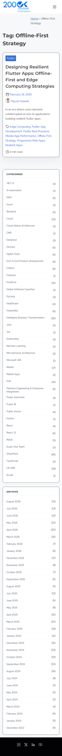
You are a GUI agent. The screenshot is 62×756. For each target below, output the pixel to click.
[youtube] (40, 745)
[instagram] (18, 745)
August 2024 (13, 671)
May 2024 (11, 692)
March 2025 (13, 621)
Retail (9, 439)
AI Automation (13, 190)
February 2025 (14, 629)
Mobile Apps (13, 374)
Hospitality (12, 310)
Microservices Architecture (20, 353)
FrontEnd (11, 282)
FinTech (10, 268)
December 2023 (15, 728)
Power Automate (15, 397)
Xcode (9, 475)
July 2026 (11, 508)
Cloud (9, 218)
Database (11, 240)
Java (8, 324)
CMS (9, 232)
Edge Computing (20, 126)
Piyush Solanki (20, 101)
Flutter (11, 58)
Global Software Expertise (20, 289)
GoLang (10, 296)
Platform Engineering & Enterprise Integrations (24, 390)
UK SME (10, 468)
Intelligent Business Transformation (25, 317)
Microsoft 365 (13, 360)
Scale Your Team (15, 446)
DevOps (10, 247)
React (9, 425)
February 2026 (14, 544)
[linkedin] (33, 745)
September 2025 (15, 579)
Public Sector (13, 411)
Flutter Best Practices (36, 131)
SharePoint (12, 454)
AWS (9, 197)
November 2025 (15, 565)
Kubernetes (12, 339)
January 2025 (13, 636)
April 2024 (12, 699)
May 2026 (11, 522)
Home (34, 18)
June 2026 (12, 515)
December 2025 (15, 558)
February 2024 (14, 713)
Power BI (11, 404)
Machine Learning (16, 346)
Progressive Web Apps (31, 140)
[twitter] (26, 745)
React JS (11, 432)
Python (10, 418)
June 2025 (12, 600)
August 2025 (13, 586)
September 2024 (15, 664)
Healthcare (12, 303)
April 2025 (12, 614)
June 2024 (12, 685)
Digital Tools (13, 254)
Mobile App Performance (20, 136)
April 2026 (12, 530)
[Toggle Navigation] (54, 7)
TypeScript (12, 461)
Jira (8, 331)
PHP (8, 381)
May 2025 (11, 607)
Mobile (10, 367)
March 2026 (13, 537)
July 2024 (11, 678)
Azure (9, 204)
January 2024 (13, 720)
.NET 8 (10, 183)
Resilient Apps (13, 145)
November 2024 (15, 650)
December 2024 (15, 643)
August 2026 (13, 501)
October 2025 (14, 572)
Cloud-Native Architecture (20, 225)
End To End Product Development (24, 261)
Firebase (11, 275)
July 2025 (11, 593)
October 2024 (14, 657)
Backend (11, 211)
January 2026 (13, 551)
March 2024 (13, 706)
